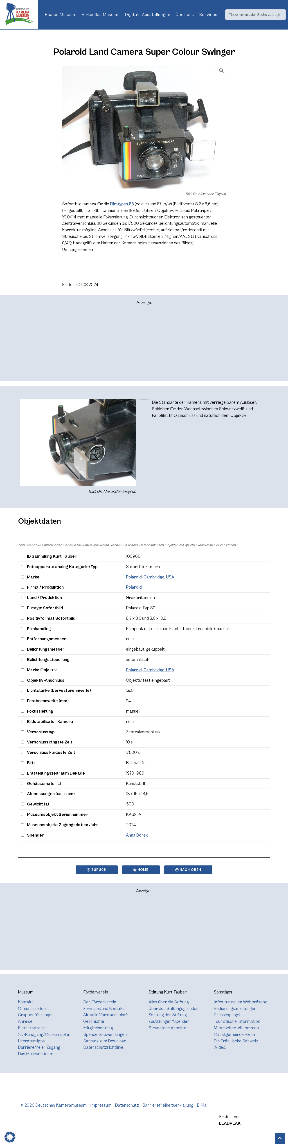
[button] (10, 1137)
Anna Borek (137, 835)
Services (208, 14)
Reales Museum (60, 14)
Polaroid (134, 587)
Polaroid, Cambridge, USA (150, 577)
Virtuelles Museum (101, 14)
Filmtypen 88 (122, 204)
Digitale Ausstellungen (147, 14)
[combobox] (255, 14)
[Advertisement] (144, 345)
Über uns (185, 14)
